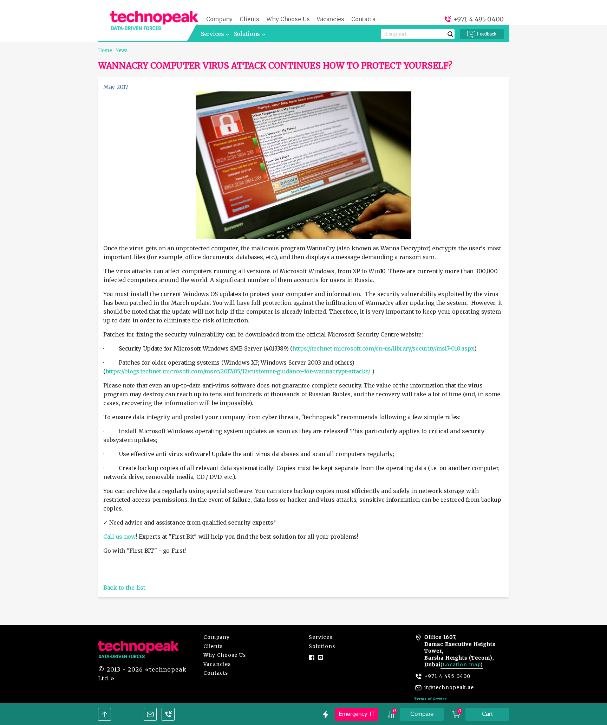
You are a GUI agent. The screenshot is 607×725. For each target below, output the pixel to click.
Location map (461, 664)
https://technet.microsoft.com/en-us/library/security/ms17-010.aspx (383, 348)
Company (219, 19)
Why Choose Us (287, 19)
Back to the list (124, 587)
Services (212, 34)
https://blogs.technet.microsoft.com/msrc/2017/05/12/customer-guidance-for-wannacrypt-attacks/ (237, 371)
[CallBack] (168, 714)
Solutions (247, 34)
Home (105, 50)
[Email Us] (150, 714)
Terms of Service (430, 699)
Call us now (119, 536)
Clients (249, 19)
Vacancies (330, 19)
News (122, 50)
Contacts (363, 19)
